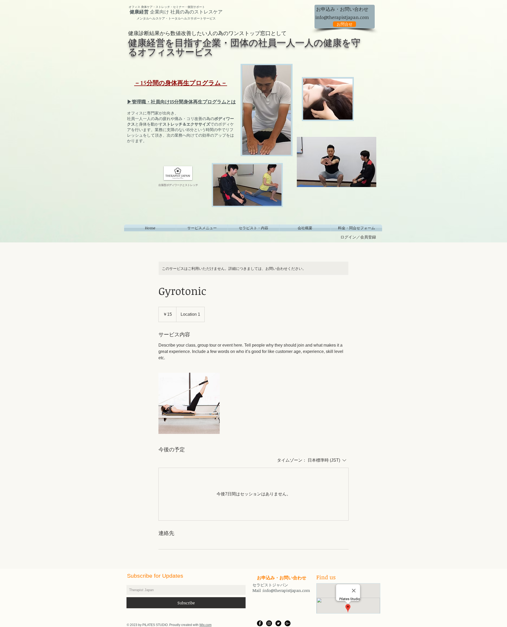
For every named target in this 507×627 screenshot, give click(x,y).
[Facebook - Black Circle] (260, 623)
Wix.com (205, 625)
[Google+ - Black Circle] (287, 623)
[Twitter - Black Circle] (278, 623)
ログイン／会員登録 (358, 237)
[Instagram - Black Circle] (269, 623)
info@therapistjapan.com (342, 17)
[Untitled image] (189, 403)
